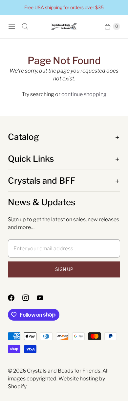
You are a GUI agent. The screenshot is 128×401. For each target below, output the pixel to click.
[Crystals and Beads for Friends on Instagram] (29, 298)
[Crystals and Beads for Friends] (64, 26)
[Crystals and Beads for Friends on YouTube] (44, 298)
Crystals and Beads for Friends (63, 371)
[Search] (25, 26)
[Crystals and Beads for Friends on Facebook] (15, 298)
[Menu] (11, 26)
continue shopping (84, 94)
